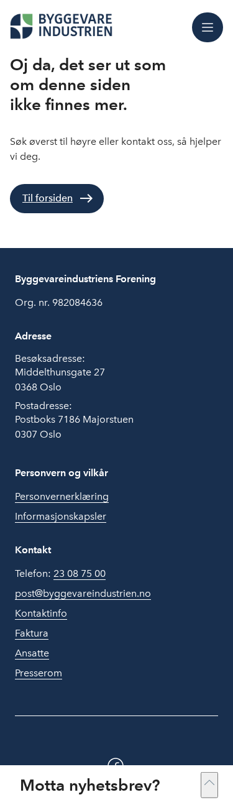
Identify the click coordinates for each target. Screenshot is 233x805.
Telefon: (60, 573)
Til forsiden (47, 198)
